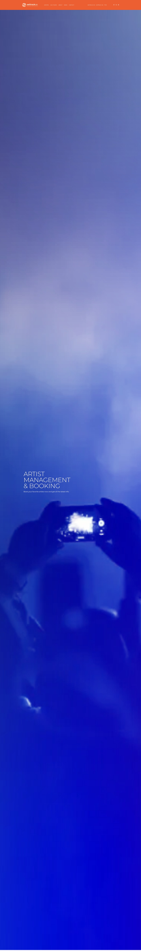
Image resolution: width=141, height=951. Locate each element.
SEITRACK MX (91, 5)
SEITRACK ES (99, 5)
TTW (105, 5)
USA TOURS (53, 5)
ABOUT (60, 5)
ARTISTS (46, 5)
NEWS (65, 5)
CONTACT (71, 5)
